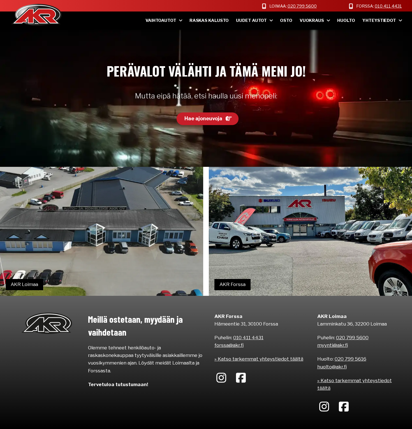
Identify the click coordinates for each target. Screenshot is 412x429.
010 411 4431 (388, 6)
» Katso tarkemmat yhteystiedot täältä (258, 359)
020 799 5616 (350, 359)
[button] (208, 118)
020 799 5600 (302, 6)
